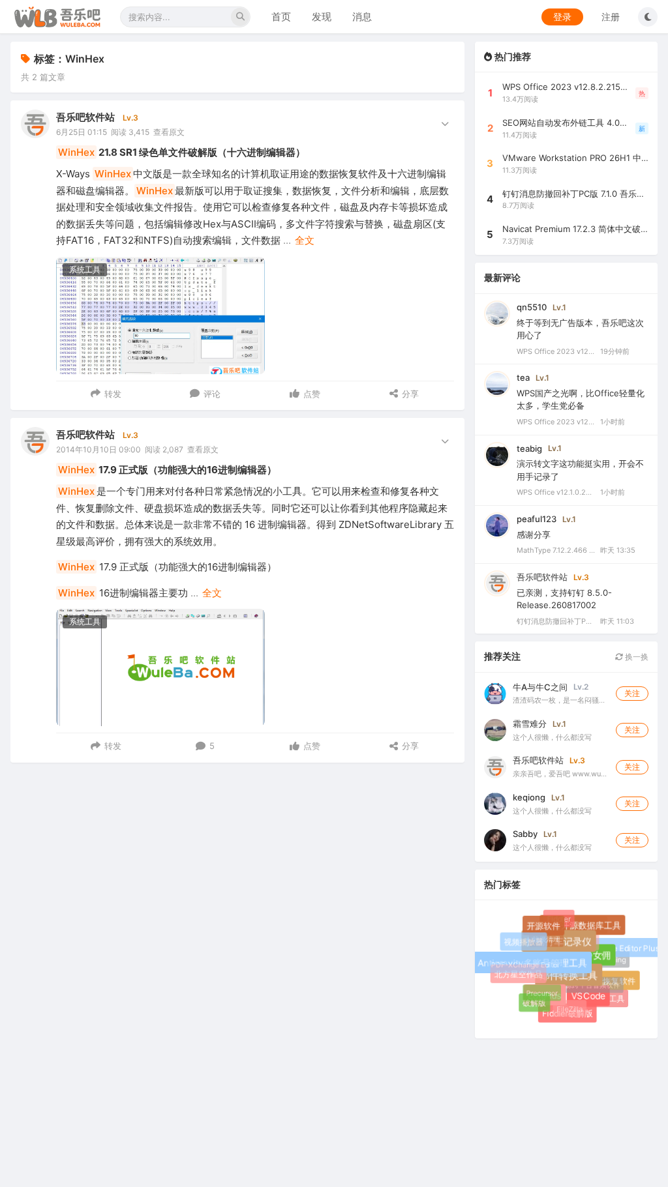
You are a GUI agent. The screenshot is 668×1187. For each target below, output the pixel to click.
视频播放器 (524, 942)
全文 (304, 240)
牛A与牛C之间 (540, 687)
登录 (562, 16)
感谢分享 (534, 534)
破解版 (534, 1003)
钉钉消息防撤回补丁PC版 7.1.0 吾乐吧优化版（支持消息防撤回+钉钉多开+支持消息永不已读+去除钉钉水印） (556, 621)
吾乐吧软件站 (85, 117)
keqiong (529, 797)
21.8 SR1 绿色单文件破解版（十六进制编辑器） (181, 152)
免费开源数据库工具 (585, 927)
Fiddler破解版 (568, 1014)
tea (523, 377)
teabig (529, 448)
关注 (632, 693)
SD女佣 (599, 959)
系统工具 (84, 269)
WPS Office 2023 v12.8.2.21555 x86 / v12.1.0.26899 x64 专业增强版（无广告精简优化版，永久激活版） (556, 351)
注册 (610, 16)
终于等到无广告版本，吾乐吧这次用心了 (580, 329)
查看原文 (169, 132)
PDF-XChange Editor (522, 962)
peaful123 (536, 519)
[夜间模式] (648, 17)
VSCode (591, 999)
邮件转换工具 (573, 980)
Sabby (525, 833)
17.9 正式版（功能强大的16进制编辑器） (167, 469)
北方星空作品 (519, 975)
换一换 (635, 657)
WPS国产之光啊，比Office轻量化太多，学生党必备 (581, 399)
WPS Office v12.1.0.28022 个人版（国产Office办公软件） (556, 492)
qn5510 (532, 307)
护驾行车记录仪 (563, 946)
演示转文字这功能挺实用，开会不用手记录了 (580, 470)
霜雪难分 (530, 723)
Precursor (538, 989)
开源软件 (545, 928)
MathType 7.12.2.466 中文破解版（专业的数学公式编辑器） (556, 550)
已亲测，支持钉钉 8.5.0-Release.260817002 (564, 599)
